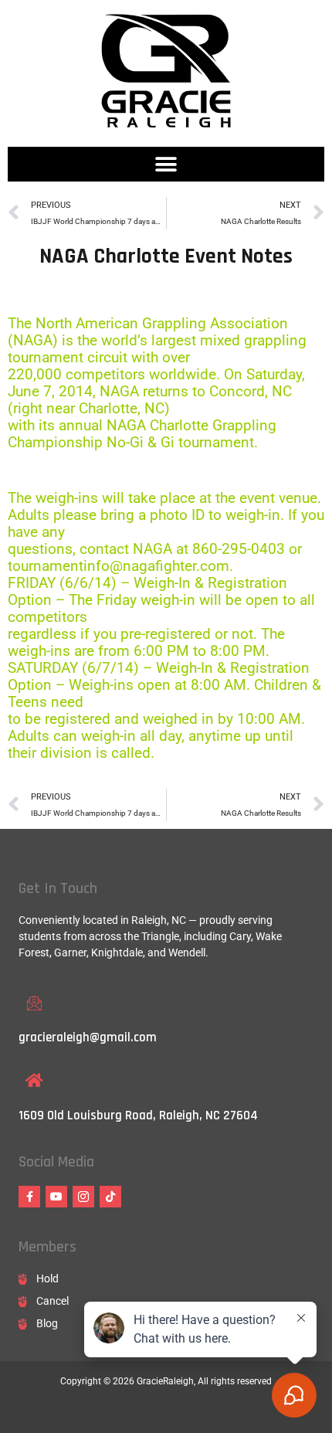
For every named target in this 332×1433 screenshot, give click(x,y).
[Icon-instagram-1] (83, 1196)
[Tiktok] (110, 1196)
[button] (166, 164)
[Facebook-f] (29, 1196)
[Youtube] (56, 1196)
